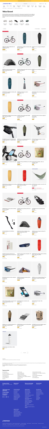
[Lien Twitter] (4, 397)
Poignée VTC (19, 378)
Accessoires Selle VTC (5, 377)
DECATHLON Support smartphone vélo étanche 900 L (23, 301)
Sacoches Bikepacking (35, 377)
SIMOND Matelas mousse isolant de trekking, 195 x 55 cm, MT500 (9, 209)
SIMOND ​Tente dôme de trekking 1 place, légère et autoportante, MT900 (23, 232)
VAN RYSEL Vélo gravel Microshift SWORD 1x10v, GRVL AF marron (23, 116)
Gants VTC (3, 378)
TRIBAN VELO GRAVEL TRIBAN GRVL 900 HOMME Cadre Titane (8, 47)
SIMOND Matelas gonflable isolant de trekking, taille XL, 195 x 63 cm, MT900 (9, 185)
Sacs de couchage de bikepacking (37, 375)
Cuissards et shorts (20, 377)
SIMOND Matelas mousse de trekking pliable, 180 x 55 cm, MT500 (24, 325)
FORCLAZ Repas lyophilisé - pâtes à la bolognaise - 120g (38, 162)
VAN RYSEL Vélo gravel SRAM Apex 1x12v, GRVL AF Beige (24, 162)
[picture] (9, 38)
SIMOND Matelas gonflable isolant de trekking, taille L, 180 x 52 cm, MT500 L (24, 185)
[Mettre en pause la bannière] (44, 1)
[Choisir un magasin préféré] (40, 4)
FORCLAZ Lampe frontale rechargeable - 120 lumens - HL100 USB (24, 254)
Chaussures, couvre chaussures (21, 375)
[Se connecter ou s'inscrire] (44, 4)
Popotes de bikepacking (20, 374)
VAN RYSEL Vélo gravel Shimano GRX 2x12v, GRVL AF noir (24, 209)
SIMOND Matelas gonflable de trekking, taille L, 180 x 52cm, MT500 (24, 47)
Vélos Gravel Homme (5, 24)
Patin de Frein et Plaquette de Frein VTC (7, 374)
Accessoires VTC (34, 374)
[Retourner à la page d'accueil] (7, 3)
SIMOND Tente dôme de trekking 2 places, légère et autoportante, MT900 (9, 70)
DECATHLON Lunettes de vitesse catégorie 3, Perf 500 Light (39, 92)
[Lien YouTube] (6, 397)
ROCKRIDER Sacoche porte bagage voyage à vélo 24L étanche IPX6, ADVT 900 (39, 325)
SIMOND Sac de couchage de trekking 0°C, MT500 (39, 70)
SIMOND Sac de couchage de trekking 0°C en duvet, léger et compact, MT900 (24, 139)
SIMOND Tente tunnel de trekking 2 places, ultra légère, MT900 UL (24, 278)
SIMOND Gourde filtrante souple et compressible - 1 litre (22, 92)
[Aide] (42, 4)
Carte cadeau (44, 6)
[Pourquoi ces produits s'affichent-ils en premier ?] (35, 28)
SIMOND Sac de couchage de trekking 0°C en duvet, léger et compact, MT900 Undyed (39, 278)
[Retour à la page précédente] (21, 353)
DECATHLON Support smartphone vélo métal (9, 161)
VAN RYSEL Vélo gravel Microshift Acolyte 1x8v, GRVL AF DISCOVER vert (24, 70)
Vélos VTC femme (34, 376)
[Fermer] (46, 1)
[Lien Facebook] (3, 397)
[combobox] (44, 28)
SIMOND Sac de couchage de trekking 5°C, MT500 (38, 47)
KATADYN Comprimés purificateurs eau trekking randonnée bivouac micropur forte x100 (9, 254)
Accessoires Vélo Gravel (21, 24)
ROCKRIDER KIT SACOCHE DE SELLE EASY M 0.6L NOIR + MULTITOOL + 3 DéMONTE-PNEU (9, 139)
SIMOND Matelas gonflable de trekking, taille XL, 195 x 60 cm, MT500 (9, 92)
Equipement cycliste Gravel (16, 24)
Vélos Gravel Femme (10, 24)
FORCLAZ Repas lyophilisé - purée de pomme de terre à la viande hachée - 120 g (9, 301)
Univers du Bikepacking (27, 24)
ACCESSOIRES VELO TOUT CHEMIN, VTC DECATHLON (24, 376)
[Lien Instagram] (8, 397)
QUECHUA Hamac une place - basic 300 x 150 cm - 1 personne (39, 185)
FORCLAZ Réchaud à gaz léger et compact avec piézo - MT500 (38, 139)
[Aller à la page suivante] (27, 353)
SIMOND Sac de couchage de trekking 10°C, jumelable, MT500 (39, 232)
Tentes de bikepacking (5, 376)
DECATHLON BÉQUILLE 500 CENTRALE (8, 231)
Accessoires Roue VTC (5, 375)
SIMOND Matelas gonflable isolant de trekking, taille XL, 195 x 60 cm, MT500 (39, 254)
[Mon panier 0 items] (46, 4)
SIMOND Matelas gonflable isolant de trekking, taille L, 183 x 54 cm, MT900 (9, 116)
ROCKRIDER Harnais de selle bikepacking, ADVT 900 (38, 209)
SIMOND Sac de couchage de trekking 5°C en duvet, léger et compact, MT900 (9, 325)
